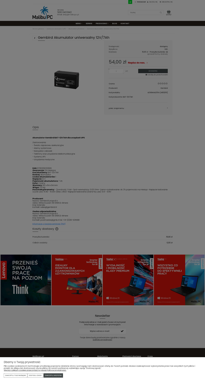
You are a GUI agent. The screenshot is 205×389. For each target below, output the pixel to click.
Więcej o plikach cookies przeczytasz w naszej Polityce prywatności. (35, 370)
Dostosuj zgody (35, 375)
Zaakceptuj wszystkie (53, 375)
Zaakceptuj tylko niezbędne (15, 375)
